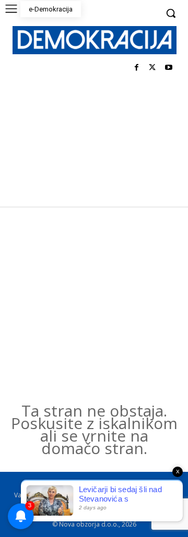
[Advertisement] (94, 305)
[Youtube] (168, 68)
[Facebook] (136, 68)
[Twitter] (152, 68)
